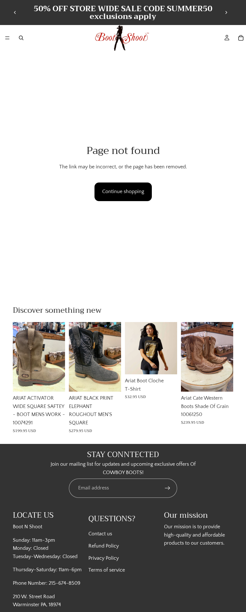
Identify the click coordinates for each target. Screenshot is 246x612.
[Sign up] (167, 488)
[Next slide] (226, 12)
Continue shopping (123, 191)
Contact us (100, 534)
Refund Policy (103, 546)
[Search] (21, 38)
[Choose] (55, 382)
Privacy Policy (103, 558)
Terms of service (106, 570)
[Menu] (7, 37)
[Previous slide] (15, 12)
